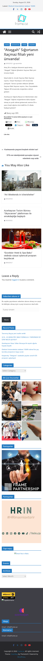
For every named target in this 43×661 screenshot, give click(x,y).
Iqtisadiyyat (15, 44)
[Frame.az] (4, 31)
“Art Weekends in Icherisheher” (19, 194)
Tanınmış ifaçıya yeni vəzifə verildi (13, 333)
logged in (15, 280)
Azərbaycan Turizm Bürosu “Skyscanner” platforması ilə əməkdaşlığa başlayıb (17, 213)
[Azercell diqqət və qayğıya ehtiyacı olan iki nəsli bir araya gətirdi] (11, 391)
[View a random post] (38, 31)
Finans (7, 44)
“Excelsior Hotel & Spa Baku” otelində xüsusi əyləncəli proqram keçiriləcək (20, 256)
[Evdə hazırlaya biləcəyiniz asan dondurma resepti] (11, 411)
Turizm (24, 44)
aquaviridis (18, 63)
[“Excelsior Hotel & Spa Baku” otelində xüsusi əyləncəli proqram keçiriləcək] (21, 230)
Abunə (6, 320)
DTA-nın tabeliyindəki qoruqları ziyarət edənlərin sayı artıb (23, 156)
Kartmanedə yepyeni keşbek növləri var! (21, 149)
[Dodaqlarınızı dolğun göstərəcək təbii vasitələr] (31, 391)
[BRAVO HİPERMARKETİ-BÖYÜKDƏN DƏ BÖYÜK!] (31, 411)
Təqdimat (32, 44)
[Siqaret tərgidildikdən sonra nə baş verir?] (31, 430)
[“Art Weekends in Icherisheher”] (21, 172)
